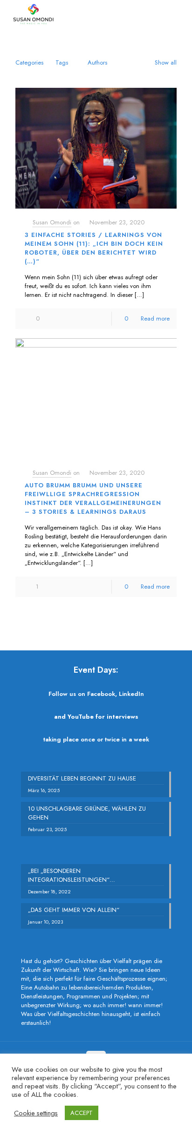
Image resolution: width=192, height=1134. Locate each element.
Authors (97, 62)
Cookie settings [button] (36, 1113)
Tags (61, 62)
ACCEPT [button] (81, 1112)
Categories (29, 62)
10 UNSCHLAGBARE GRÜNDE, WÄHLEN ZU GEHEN (87, 813)
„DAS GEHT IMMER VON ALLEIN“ (73, 909)
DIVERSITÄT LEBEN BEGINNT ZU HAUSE (82, 778)
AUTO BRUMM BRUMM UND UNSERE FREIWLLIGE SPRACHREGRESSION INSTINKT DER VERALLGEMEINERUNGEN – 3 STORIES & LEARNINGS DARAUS (93, 498)
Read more (155, 318)
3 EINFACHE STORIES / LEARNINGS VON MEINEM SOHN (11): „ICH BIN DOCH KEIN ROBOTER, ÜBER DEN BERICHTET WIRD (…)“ (94, 248)
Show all (166, 62)
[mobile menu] (179, 14)
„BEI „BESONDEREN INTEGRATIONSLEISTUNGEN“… (71, 875)
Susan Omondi (52, 222)
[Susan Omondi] (33, 14)
